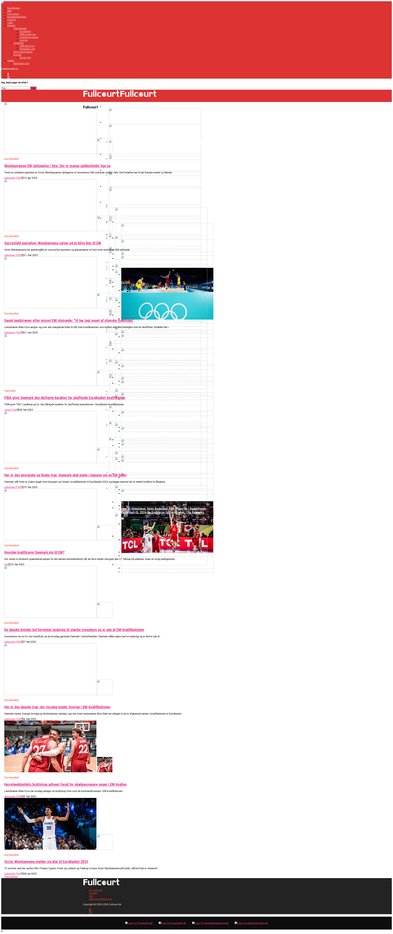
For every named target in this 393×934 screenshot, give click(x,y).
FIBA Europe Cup (28, 34)
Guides (10, 60)
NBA (9, 11)
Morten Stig (25, 57)
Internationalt (20, 28)
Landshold (19, 43)
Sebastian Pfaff (12, 177)
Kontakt (93, 893)
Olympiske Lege (27, 48)
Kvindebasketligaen (16, 16)
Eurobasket (25, 31)
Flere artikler (11, 876)
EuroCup (24, 40)
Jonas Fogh (10, 409)
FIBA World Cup (27, 46)
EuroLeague (13, 13)
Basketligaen (13, 8)
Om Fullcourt (96, 890)
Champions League (29, 37)
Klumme (17, 54)
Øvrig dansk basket (23, 51)
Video (10, 22)
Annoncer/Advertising (100, 899)
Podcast (11, 19)
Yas (6, 564)
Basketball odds (21, 63)
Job (91, 896)
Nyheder (11, 25)
